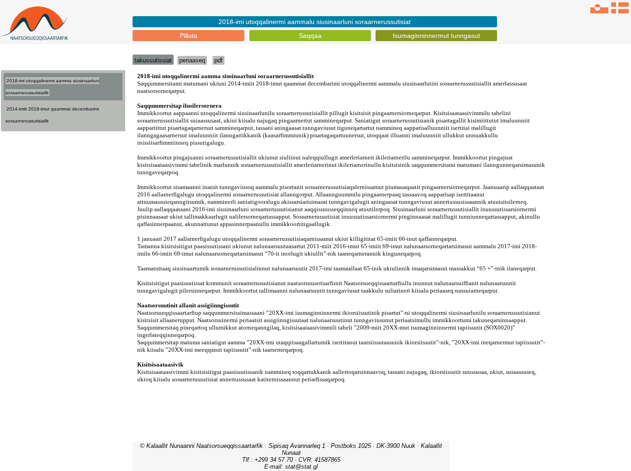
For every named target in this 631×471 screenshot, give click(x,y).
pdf (218, 60)
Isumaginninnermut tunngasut (436, 35)
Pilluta (188, 35)
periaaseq (192, 60)
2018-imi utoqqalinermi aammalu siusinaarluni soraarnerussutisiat (314, 21)
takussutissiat (153, 60)
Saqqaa (310, 35)
